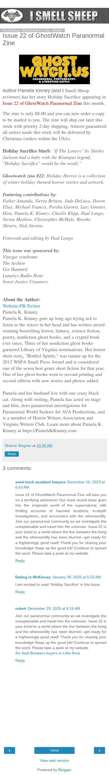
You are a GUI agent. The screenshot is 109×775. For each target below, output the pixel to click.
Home (54, 750)
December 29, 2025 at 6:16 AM (54, 608)
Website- (11, 306)
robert (20, 608)
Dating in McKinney (33, 577)
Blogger (64, 770)
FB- (23, 306)
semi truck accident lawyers (40, 482)
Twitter (33, 306)
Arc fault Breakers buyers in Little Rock (47, 653)
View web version (54, 760)
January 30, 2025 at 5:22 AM (76, 577)
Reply (20, 561)
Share (11, 454)
